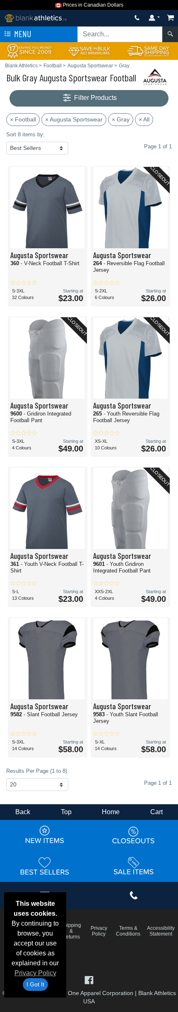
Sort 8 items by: (25, 134)
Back (22, 811)
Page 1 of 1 (158, 783)
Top (66, 811)
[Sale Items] (134, 866)
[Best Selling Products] (45, 866)
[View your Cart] (170, 17)
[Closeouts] (134, 835)
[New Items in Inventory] (45, 835)
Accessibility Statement (161, 931)
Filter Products (94, 97)
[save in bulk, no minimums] (88, 50)
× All (144, 119)
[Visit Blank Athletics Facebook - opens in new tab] (89, 979)
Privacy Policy (35, 972)
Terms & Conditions (128, 931)
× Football (23, 119)
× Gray (121, 119)
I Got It (35, 984)
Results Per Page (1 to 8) (36, 771)
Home (111, 811)
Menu (21, 34)
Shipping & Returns (71, 931)
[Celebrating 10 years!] (29, 50)
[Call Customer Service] (137, 17)
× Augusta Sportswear (74, 119)
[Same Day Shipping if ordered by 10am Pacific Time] (148, 50)
